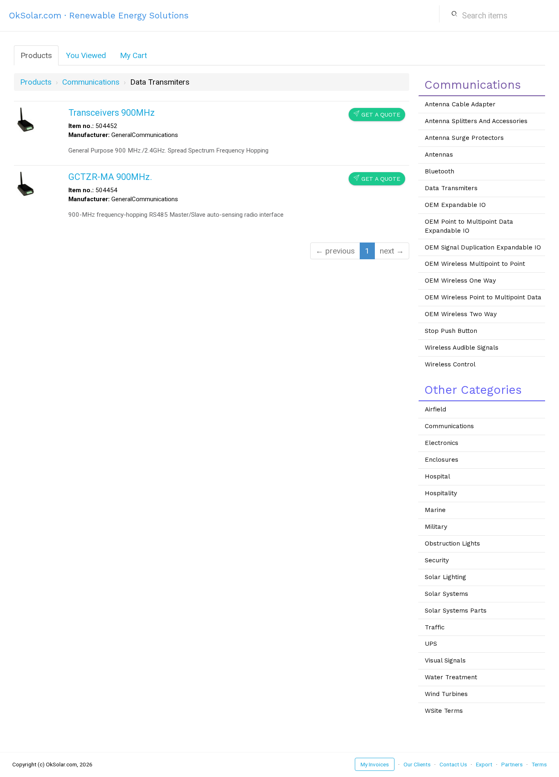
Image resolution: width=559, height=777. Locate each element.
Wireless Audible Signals (461, 347)
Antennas (439, 154)
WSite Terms (444, 710)
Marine (435, 510)
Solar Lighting (445, 577)
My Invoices (375, 764)
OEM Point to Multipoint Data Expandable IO (469, 226)
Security (437, 560)
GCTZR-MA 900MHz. (110, 177)
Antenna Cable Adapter (460, 104)
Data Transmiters (451, 188)
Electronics (441, 443)
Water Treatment (451, 677)
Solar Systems (446, 593)
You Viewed (86, 55)
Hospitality (441, 493)
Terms (539, 764)
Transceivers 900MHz (111, 113)
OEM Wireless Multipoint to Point (475, 263)
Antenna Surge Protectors (464, 137)
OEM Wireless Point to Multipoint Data (483, 297)
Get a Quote (377, 114)
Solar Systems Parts (456, 610)
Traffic (434, 627)
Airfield (435, 409)
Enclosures (441, 459)
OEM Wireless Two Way (461, 314)
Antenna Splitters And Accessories (476, 121)
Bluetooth (439, 171)
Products (36, 55)
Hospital (437, 476)
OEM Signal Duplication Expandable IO (483, 247)
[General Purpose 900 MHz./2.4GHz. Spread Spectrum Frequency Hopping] (25, 119)
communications (90, 82)
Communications (449, 426)
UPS (431, 643)
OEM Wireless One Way (460, 280)
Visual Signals (445, 660)
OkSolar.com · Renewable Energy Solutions (99, 15)
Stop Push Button (451, 331)
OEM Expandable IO (455, 205)
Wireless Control (450, 364)
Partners (512, 764)
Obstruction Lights (452, 543)
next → (392, 251)
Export (484, 764)
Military (436, 526)
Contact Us (453, 764)
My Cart (133, 55)
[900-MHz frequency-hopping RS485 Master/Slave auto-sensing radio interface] (25, 183)
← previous (335, 251)
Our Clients (417, 764)
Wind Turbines (446, 694)
